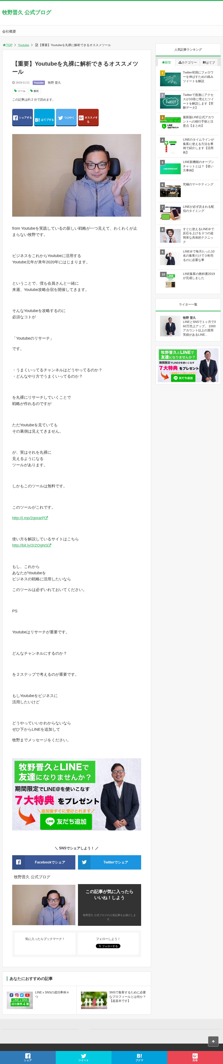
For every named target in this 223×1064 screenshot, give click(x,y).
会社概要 (9, 31)
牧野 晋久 (54, 82)
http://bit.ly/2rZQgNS (30, 545)
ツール (21, 91)
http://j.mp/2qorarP (28, 518)
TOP (9, 45)
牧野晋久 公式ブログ (26, 12)
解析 (36, 91)
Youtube (23, 45)
